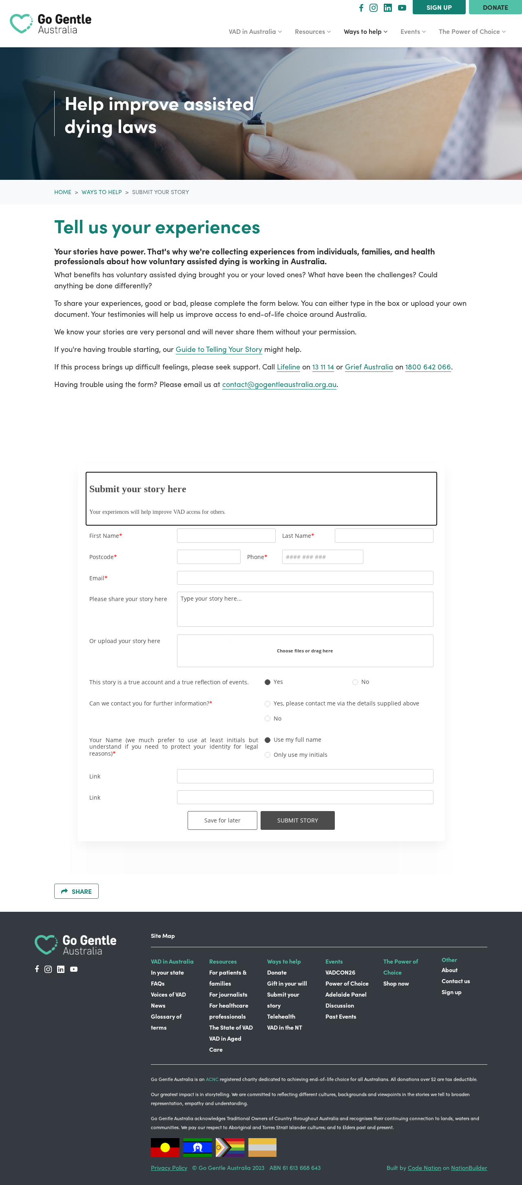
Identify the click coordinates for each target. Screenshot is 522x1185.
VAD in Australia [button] (255, 30)
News (158, 1005)
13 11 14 (323, 366)
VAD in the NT (284, 1027)
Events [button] (416, 30)
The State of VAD (231, 1027)
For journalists (228, 994)
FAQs (158, 983)
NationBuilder (469, 1167)
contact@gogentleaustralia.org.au (279, 384)
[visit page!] (361, 7)
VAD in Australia (172, 961)
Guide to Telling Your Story (219, 349)
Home (62, 192)
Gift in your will (287, 983)
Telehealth (281, 1016)
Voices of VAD (168, 994)
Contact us (456, 981)
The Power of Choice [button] (470, 30)
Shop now (396, 983)
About (450, 970)
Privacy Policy (169, 1167)
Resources (223, 961)
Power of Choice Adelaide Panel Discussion (347, 994)
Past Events (340, 1016)
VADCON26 (340, 972)
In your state (167, 972)
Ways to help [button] (368, 30)
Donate (495, 6)
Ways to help (102, 192)
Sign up (439, 6)
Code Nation (424, 1167)
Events (334, 961)
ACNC (212, 1079)
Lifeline (288, 366)
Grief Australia (369, 366)
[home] (50, 24)
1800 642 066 (428, 366)
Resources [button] (315, 30)
